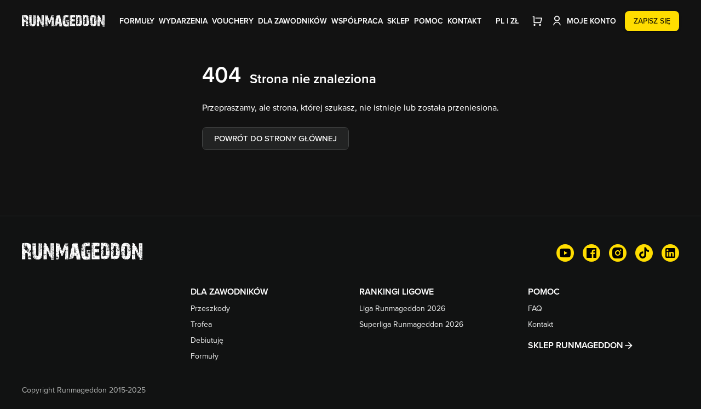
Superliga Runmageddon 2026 (411, 324)
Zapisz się (652, 20)
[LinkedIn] (670, 253)
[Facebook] (591, 253)
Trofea (201, 324)
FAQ (535, 308)
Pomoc (428, 20)
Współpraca (357, 20)
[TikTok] (644, 253)
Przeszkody (210, 308)
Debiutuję (207, 340)
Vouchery (233, 20)
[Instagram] (618, 253)
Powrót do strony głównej (275, 138)
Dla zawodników (292, 20)
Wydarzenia (183, 20)
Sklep (398, 20)
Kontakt (464, 20)
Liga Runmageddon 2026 (402, 308)
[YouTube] (565, 253)
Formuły (136, 20)
